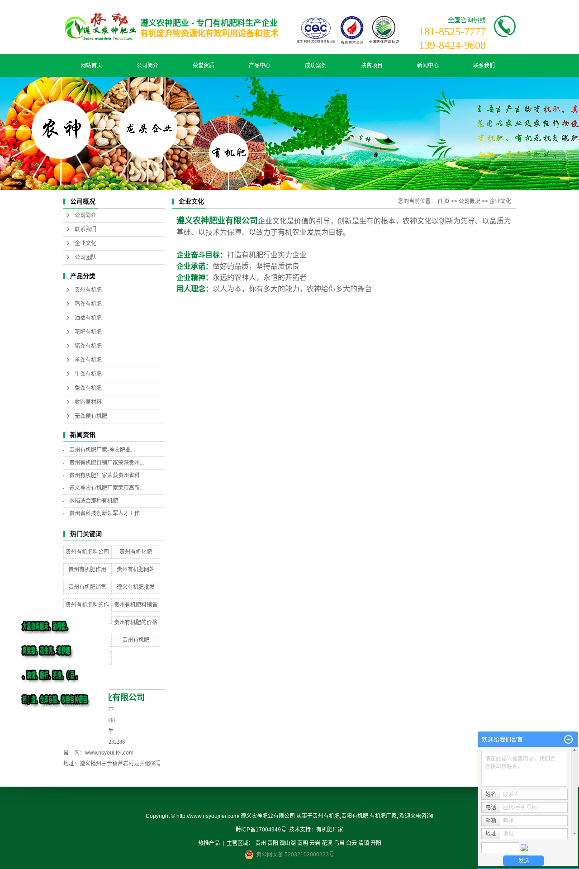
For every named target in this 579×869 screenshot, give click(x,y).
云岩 (314, 843)
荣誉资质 (203, 65)
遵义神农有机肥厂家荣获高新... (106, 488)
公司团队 (85, 257)
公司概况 (469, 201)
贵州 (260, 843)
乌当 (339, 843)
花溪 (327, 843)
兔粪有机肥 (88, 388)
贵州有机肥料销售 (135, 605)
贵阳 (272, 843)
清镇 (363, 843)
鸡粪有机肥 (88, 304)
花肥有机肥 (88, 332)
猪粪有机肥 (88, 346)
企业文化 (85, 243)
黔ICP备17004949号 (261, 829)
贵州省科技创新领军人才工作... (106, 513)
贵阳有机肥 (354, 816)
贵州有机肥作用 (87, 569)
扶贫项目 (372, 65)
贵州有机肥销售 (87, 587)
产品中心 (260, 65)
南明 (302, 843)
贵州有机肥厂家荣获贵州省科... (106, 475)
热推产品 (209, 843)
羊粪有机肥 (88, 360)
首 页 (443, 201)
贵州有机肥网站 (136, 569)
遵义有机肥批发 (136, 587)
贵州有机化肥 (135, 552)
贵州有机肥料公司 (87, 552)
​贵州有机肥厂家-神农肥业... (102, 450)
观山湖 (288, 843)
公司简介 (147, 65)
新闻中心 (428, 65)
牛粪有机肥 (88, 374)
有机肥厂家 (383, 816)
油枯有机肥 (88, 318)
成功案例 (316, 65)
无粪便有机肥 (91, 416)
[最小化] (568, 739)
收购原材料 (88, 402)
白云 (351, 843)
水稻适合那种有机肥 (93, 501)
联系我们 (484, 65)
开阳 (375, 843)
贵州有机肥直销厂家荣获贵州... (106, 463)
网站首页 (91, 65)
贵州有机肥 (88, 290)
